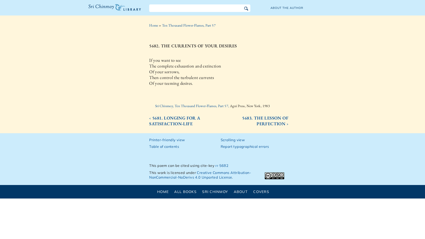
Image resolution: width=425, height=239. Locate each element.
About (241, 191)
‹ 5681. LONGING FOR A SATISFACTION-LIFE (174, 121)
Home (153, 25)
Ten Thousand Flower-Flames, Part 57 (189, 25)
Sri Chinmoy (215, 191)
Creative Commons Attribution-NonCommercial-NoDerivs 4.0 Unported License (200, 174)
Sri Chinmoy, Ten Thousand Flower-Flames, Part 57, (192, 106)
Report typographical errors (245, 146)
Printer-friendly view (167, 140)
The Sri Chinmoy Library (105, 10)
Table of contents (164, 146)
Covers (261, 191)
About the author (286, 8)
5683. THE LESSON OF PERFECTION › (265, 121)
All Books (185, 191)
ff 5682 (221, 165)
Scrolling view (233, 140)
